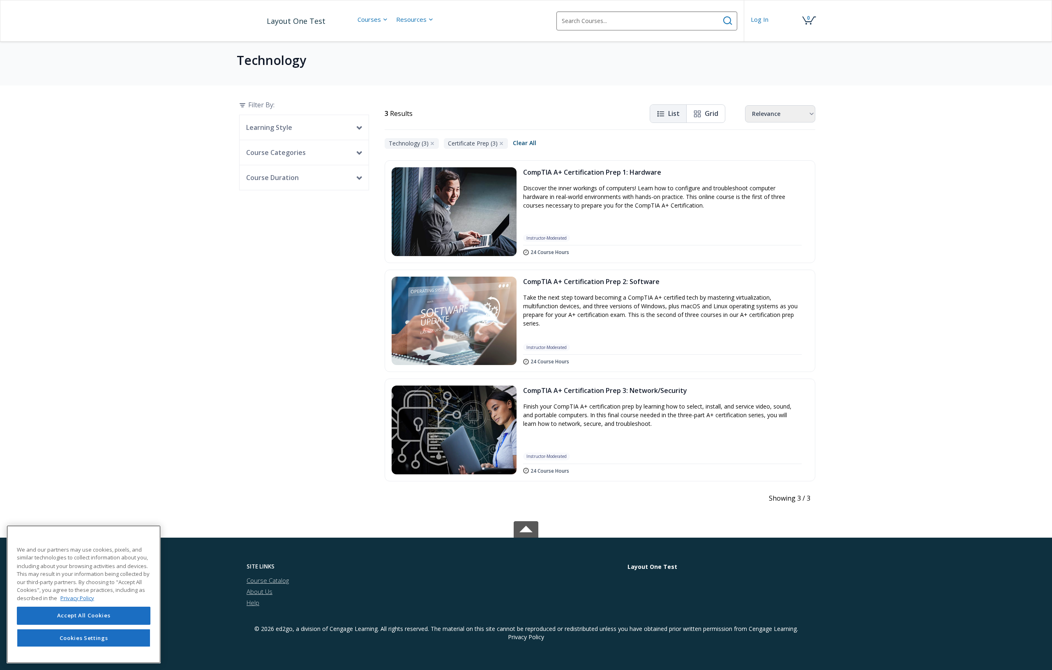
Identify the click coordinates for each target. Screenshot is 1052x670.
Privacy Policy (526, 637)
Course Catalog (268, 580)
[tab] (312, 566)
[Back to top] (526, 527)
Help (253, 602)
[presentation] (372, 19)
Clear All (524, 143)
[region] (84, 594)
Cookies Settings (84, 638)
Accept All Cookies (84, 615)
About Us (259, 591)
